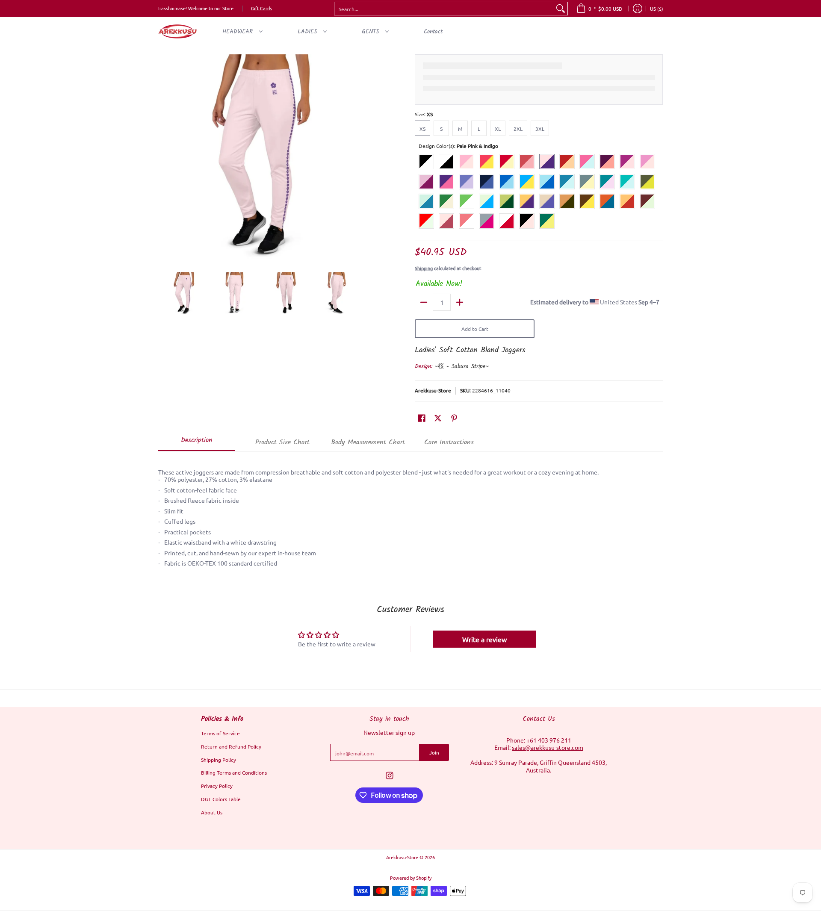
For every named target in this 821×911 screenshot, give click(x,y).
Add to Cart (474, 328)
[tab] (196, 443)
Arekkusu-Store (433, 390)
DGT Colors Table (221, 799)
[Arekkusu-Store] (177, 31)
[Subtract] (424, 302)
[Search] (560, 8)
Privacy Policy (217, 785)
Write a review (484, 639)
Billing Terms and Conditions (234, 772)
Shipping (424, 268)
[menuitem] (599, 8)
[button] (422, 417)
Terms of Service (220, 733)
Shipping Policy (218, 759)
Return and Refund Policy (231, 746)
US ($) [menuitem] (656, 8)
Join (434, 752)
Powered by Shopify (410, 877)
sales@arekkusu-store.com (547, 747)
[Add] (460, 302)
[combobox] (444, 8)
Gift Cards (261, 8)
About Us (211, 812)
